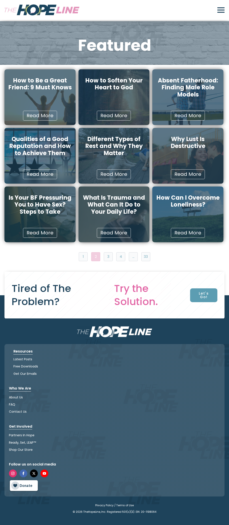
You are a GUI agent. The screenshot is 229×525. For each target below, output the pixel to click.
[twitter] (34, 473)
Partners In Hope (21, 435)
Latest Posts (22, 359)
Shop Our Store (21, 449)
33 (146, 256)
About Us (16, 397)
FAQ (12, 404)
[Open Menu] (221, 10)
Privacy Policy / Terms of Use (114, 505)
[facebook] (23, 473)
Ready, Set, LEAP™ (22, 442)
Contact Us (18, 411)
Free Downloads (25, 366)
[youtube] (44, 473)
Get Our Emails (25, 373)
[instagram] (13, 473)
